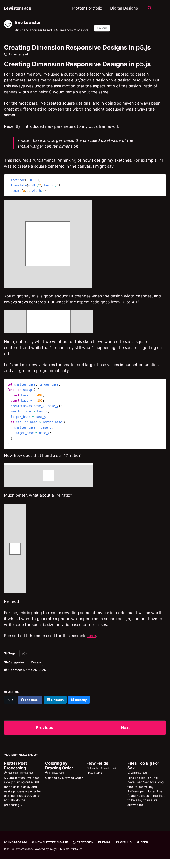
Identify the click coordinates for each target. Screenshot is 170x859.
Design (36, 662)
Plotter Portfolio (87, 8)
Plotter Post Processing (15, 765)
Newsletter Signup (51, 842)
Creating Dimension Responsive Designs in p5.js (77, 47)
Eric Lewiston (28, 22)
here (91, 635)
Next (125, 727)
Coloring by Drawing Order (59, 765)
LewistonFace (17, 8)
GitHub (126, 842)
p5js (25, 653)
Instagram (17, 842)
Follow (102, 28)
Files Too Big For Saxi (143, 765)
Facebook (84, 842)
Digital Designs (124, 8)
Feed (144, 842)
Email (107, 842)
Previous (44, 727)
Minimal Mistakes (71, 849)
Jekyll (53, 849)
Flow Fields (97, 763)
